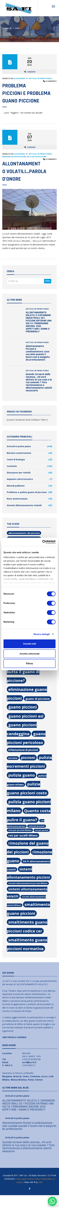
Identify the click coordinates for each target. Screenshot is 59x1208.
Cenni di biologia (16, 459)
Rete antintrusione (36, 156)
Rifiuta (29, 663)
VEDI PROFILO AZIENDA (14, 1037)
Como (26, 1076)
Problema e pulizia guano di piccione (27, 492)
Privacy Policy (34, 1179)
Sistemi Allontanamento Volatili (24, 505)
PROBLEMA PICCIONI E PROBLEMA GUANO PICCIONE (26, 93)
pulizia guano (21, 775)
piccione (12, 758)
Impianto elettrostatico (20, 479)
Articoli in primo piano (40, 78)
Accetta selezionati (29, 653)
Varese (39, 1079)
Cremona (35, 1076)
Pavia (31, 1079)
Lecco (44, 1076)
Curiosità (12, 466)
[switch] (51, 603)
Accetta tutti (29, 643)
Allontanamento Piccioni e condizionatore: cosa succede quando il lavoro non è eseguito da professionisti (38, 352)
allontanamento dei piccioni (24, 533)
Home (17, 28)
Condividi (31, 72)
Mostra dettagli (42, 634)
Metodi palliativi (16, 485)
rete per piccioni (36, 826)
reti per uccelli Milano (23, 835)
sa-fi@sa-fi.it (29, 1062)
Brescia (17, 1076)
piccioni (28, 757)
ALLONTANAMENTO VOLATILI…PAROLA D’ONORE (24, 171)
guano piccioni (22, 707)
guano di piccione (37, 699)
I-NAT (40, 1182)
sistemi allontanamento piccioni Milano (27, 883)
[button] (52, 1201)
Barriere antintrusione (14, 156)
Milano (6, 1079)
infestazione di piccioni (23, 750)
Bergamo (7, 1076)
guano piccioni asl (25, 716)
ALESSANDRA (19, 78)
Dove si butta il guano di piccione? (27, 671)
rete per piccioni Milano (19, 830)
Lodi (51, 1076)
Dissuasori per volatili (18, 472)
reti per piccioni (41, 830)
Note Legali (21, 1179)
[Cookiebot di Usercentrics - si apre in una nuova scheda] (42, 542)
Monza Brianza (19, 1079)
